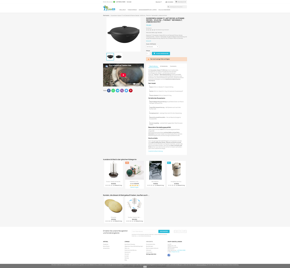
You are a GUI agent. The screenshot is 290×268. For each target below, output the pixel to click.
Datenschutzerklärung (201, 264)
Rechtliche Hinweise (130, 244)
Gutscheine (149, 252)
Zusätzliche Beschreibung (155, 151)
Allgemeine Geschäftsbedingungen (134, 246)
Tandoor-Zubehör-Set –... (134, 217)
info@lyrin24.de (175, 251)
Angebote (105, 244)
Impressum (127, 252)
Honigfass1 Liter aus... (176, 181)
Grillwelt (122, 10)
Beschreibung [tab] (154, 66)
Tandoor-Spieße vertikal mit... (113, 181)
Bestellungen (149, 246)
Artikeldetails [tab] (164, 66)
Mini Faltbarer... (155, 181)
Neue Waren (106, 246)
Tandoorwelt (132, 10)
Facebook (175, 231)
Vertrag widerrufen (151, 254)
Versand (127, 254)
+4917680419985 (120, 2)
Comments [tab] (173, 66)
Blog (126, 260)
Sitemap (127, 258)
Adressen (148, 250)
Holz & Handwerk (164, 10)
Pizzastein (113, 217)
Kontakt (129, 2)
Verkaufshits (106, 248)
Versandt (148, 41)
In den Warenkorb (161, 53)
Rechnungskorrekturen (152, 248)
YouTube (178, 231)
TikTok (185, 231)
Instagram (181, 231)
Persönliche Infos (150, 244)
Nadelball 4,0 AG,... (134, 181)
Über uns (127, 248)
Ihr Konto (149, 241)
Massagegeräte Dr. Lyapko (148, 10)
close (145, 266)
